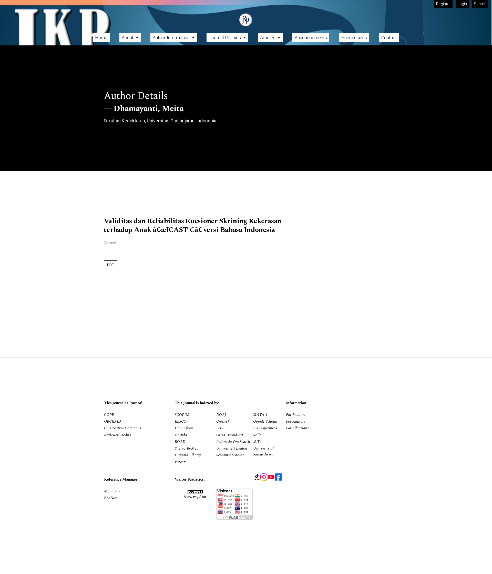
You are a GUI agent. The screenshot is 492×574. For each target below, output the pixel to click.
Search (480, 4)
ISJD (257, 442)
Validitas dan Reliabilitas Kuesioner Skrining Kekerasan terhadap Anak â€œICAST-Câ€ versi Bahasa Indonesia (193, 225)
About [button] (128, 37)
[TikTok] (256, 477)
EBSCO (181, 421)
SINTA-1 (260, 415)
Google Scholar (265, 421)
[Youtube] (271, 477)
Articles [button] (268, 37)
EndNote (111, 498)
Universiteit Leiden (231, 448)
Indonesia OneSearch (233, 442)
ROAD (180, 442)
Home (101, 37)
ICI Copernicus (265, 428)
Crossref (222, 421)
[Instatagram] (264, 477)
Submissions (354, 37)
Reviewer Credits (117, 435)
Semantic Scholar (230, 455)
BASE (220, 428)
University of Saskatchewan (264, 451)
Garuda (181, 435)
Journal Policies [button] (225, 37)
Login (462, 4)
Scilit (257, 435)
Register (443, 4)
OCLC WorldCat (229, 435)
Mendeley (112, 491)
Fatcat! (180, 462)
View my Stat (195, 497)
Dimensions (184, 428)
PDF (110, 265)
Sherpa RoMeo (187, 448)
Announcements (311, 37)
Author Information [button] (172, 37)
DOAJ (221, 415)
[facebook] (278, 477)
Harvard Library (188, 455)
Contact (389, 37)
